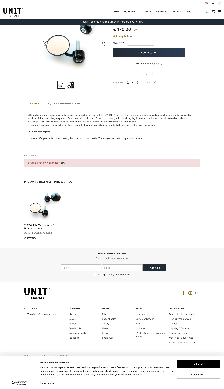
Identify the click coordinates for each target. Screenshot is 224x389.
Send (148, 82)
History (161, 11)
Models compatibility (150, 63)
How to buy (141, 314)
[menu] (219, 12)
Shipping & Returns (124, 36)
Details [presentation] (34, 103)
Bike (116, 11)
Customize (197, 374)
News (105, 328)
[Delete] (151, 43)
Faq (188, 11)
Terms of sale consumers (182, 314)
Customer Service (144, 319)
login (61, 162)
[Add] (130, 43)
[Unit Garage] (37, 294)
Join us (155, 267)
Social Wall (107, 337)
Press (105, 333)
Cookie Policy (76, 328)
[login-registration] (212, 3)
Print (150, 74)
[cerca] (207, 12)
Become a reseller (78, 333)
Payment (173, 323)
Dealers (176, 11)
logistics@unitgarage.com (43, 314)
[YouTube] (196, 293)
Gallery (145, 11)
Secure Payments (178, 333)
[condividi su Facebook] (133, 82)
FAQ (137, 323)
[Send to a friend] (128, 82)
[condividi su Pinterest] (138, 82)
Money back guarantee (181, 337)
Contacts (140, 328)
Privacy (73, 323)
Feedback (74, 337)
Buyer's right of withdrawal (183, 342)
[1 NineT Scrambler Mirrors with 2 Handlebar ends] (75, 42)
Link (128, 274)
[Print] (55, 192)
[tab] (34, 103)
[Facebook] (182, 293)
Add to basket (149, 52)
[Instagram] (189, 293)
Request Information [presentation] (63, 103)
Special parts (109, 319)
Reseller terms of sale (180, 319)
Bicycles (129, 11)
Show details (47, 383)
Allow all (198, 364)
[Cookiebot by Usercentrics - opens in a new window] (19, 383)
